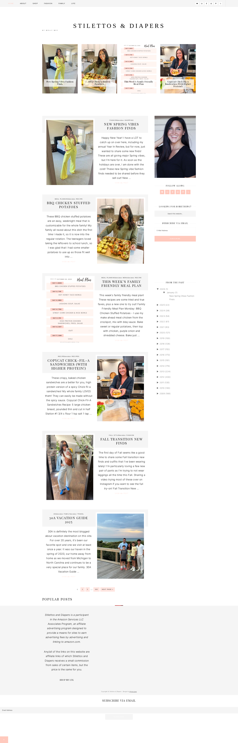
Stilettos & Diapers (119, 25)
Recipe (79, 199)
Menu (125, 277)
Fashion (113, 120)
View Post (121, 183)
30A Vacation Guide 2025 (68, 520)
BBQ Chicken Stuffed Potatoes (99, 82)
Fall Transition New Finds (121, 441)
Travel (80, 514)
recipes (75, 356)
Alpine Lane (133, 691)
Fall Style (114, 435)
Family (67, 514)
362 (96, 589)
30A (55, 514)
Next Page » (107, 589)
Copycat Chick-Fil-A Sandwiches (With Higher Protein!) (178, 84)
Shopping (129, 120)
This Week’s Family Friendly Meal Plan (138, 82)
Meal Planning (62, 199)
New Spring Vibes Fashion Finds (59, 82)
